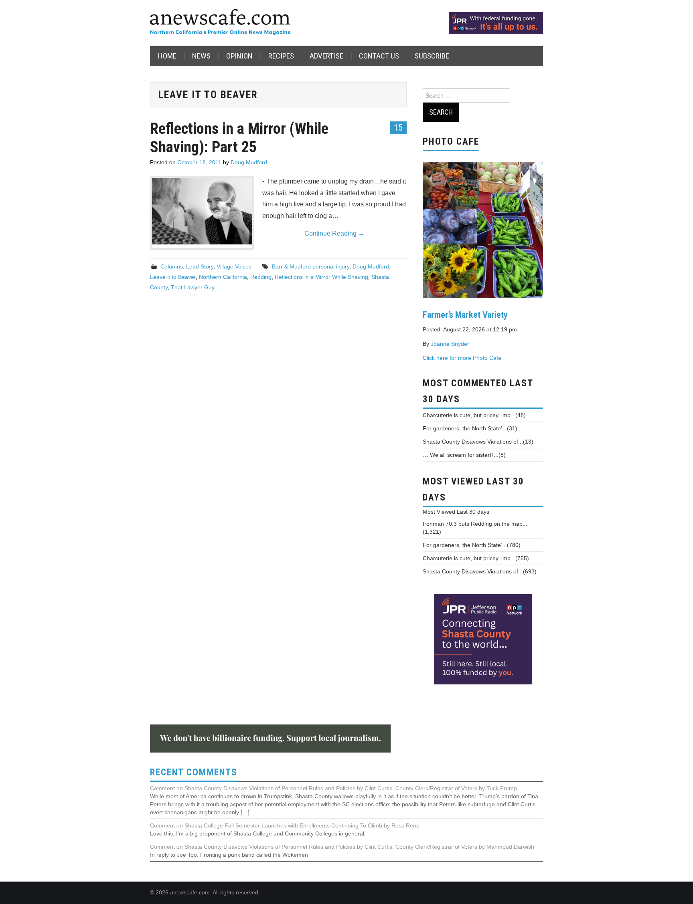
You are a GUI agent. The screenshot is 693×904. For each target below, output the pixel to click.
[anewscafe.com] (220, 22)
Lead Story (199, 266)
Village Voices (234, 266)
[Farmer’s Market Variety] (483, 229)
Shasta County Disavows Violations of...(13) (478, 441)
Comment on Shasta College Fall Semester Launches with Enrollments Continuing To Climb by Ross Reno (284, 825)
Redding (261, 277)
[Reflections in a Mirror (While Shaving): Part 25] (202, 211)
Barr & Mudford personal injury (310, 266)
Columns (171, 266)
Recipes (281, 56)
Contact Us (379, 56)
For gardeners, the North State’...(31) (470, 428)
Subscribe (432, 56)
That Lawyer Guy (193, 287)
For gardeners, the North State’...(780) (472, 545)
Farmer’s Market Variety (465, 314)
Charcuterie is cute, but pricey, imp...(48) (474, 415)
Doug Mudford (249, 162)
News (201, 56)
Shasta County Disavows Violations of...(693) (480, 571)
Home (167, 56)
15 (398, 127)
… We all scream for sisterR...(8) (464, 455)
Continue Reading (334, 233)
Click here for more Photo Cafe (462, 358)
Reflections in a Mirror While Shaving (321, 277)
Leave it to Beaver (173, 277)
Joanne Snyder (450, 344)
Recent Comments (193, 772)
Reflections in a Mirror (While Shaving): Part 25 (239, 137)
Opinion (239, 56)
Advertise (326, 56)
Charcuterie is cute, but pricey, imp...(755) (476, 558)
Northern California (223, 277)
